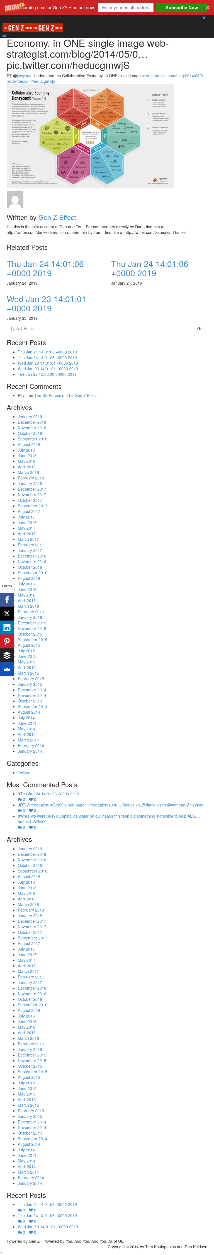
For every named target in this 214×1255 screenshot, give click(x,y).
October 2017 (30, 500)
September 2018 (32, 439)
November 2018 (32, 427)
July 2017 (26, 517)
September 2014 (32, 706)
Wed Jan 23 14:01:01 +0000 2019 (46, 303)
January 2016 (30, 617)
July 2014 (26, 717)
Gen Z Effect (57, 217)
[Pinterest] (7, 641)
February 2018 (31, 478)
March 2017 (28, 539)
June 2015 (27, 656)
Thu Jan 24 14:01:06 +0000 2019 (45, 268)
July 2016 (26, 584)
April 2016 (27, 600)
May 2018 (26, 461)
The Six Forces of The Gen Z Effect (65, 395)
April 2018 (27, 466)
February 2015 (31, 678)
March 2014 (28, 740)
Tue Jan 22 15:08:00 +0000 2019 (47, 374)
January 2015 (30, 684)
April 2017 (27, 533)
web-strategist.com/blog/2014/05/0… (174, 75)
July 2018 (26, 450)
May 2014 (26, 728)
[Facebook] (7, 600)
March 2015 (28, 673)
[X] (7, 614)
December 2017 (32, 489)
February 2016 (31, 611)
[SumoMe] (7, 669)
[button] (107, 7)
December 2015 (32, 623)
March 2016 (28, 606)
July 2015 (26, 650)
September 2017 (32, 505)
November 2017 (32, 494)
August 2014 (29, 712)
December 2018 (32, 422)
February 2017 (31, 544)
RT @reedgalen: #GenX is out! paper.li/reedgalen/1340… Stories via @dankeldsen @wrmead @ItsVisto (111, 805)
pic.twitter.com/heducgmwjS (31, 81)
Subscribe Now (182, 7)
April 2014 (27, 734)
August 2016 (29, 578)
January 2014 (30, 751)
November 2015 (32, 628)
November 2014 (32, 695)
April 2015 (27, 667)
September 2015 (32, 639)
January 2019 (30, 416)
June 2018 (27, 455)
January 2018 (30, 483)
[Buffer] (7, 655)
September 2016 (32, 572)
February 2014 (31, 745)
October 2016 (30, 567)
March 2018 (28, 472)
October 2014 (30, 701)
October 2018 (30, 433)
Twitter (24, 772)
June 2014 (27, 723)
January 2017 (30, 550)
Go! (200, 328)
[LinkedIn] (7, 627)
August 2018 (29, 444)
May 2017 (26, 528)
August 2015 (29, 645)
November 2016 (32, 561)
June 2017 (27, 522)
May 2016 (26, 595)
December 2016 (32, 556)
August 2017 (29, 511)
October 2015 (30, 634)
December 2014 (32, 689)
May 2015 (26, 662)
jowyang (24, 75)
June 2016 (27, 589)
